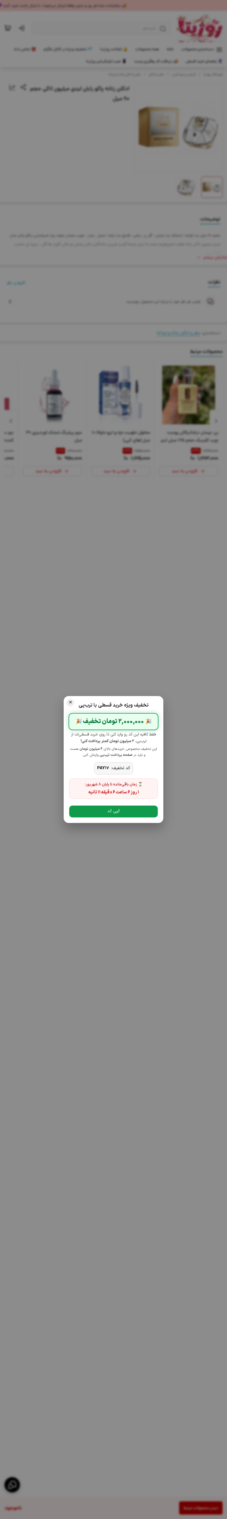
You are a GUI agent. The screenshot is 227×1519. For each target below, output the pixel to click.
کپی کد (113, 811)
